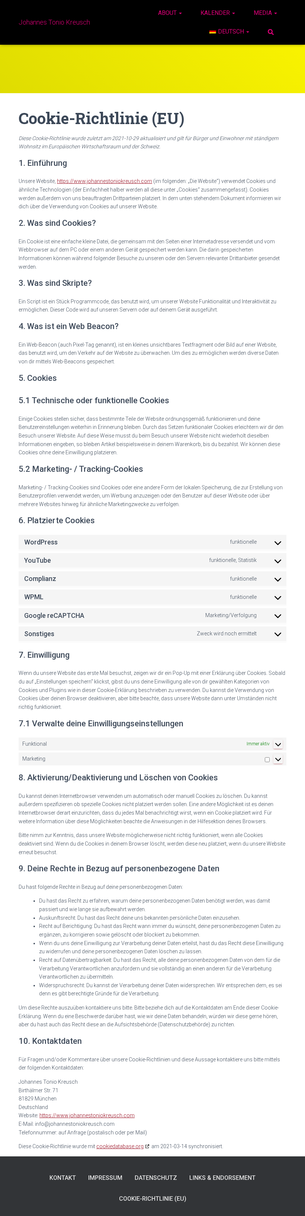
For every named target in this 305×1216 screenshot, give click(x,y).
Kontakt (62, 1177)
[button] (180, 12)
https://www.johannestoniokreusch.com (104, 181)
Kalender (215, 12)
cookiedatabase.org (120, 1146)
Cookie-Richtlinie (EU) (152, 1198)
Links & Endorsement (222, 1177)
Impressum (105, 1177)
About (168, 12)
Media (263, 12)
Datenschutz (156, 1177)
